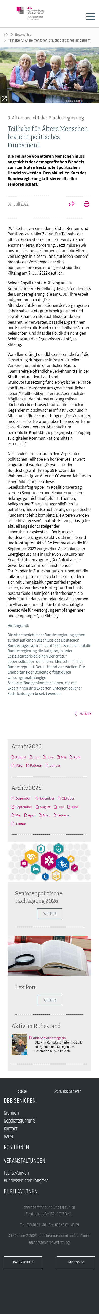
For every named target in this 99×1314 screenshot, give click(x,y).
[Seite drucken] (83, 204)
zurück (85, 713)
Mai (63, 757)
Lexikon (25, 987)
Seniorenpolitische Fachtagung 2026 (38, 897)
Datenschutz (23, 1262)
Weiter (49, 913)
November (46, 798)
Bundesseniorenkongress (26, 1181)
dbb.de (22, 1091)
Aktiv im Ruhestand (36, 1026)
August (20, 757)
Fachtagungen (16, 1173)
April (77, 757)
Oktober (68, 798)
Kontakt (11, 1129)
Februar (36, 765)
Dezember (23, 798)
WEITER (49, 1000)
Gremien (11, 1113)
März (19, 765)
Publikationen (21, 1191)
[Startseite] (6, 35)
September (23, 807)
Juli (36, 757)
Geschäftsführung (19, 1121)
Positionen (16, 1147)
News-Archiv (23, 35)
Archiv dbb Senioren (67, 1091)
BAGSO (9, 1137)
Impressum (76, 1262)
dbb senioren (20, 1101)
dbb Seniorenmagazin (49, 1038)
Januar (55, 765)
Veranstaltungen (24, 1161)
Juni (50, 757)
